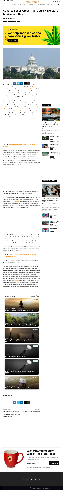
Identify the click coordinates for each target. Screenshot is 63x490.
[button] (58, 4)
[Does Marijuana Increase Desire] (45, 215)
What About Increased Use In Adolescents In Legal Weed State (50, 200)
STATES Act (17, 201)
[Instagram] (27, 479)
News (18, 21)
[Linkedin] (21, 83)
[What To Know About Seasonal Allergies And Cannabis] (45, 146)
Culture (51, 141)
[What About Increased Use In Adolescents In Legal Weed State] (51, 190)
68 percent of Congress (19, 110)
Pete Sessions (31, 89)
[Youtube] (39, 479)
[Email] (25, 83)
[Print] (28, 83)
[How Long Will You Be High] (45, 230)
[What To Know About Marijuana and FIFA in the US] (45, 138)
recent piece (16, 280)
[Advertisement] (21, 130)
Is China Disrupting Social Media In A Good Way (55, 154)
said (31, 266)
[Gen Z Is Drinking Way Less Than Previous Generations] (51, 114)
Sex (51, 217)
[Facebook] (14, 83)
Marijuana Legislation (12, 21)
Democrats (35, 87)
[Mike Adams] (4, 18)
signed (16, 207)
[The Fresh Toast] (31, 2)
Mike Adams (9, 18)
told (34, 236)
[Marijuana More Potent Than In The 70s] (45, 223)
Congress (10, 395)
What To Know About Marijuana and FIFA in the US (54, 138)
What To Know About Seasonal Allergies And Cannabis (55, 146)
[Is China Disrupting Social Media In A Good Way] (45, 154)
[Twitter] (18, 83)
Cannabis (5, 21)
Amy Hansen (45, 126)
